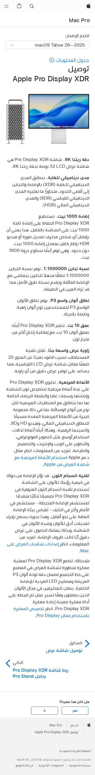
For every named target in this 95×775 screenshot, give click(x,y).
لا (44, 710)
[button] (31, 6)
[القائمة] (6, 6)
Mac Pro (79, 20)
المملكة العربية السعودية (75, 750)
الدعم (74, 725)
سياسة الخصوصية (80, 765)
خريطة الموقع (24, 765)
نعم (75, 710)
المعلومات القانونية (51, 765)
